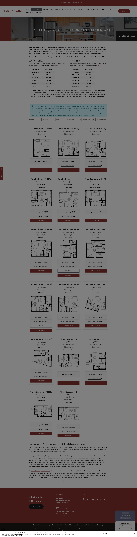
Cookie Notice (18, 535)
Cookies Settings (105, 533)
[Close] (134, 533)
